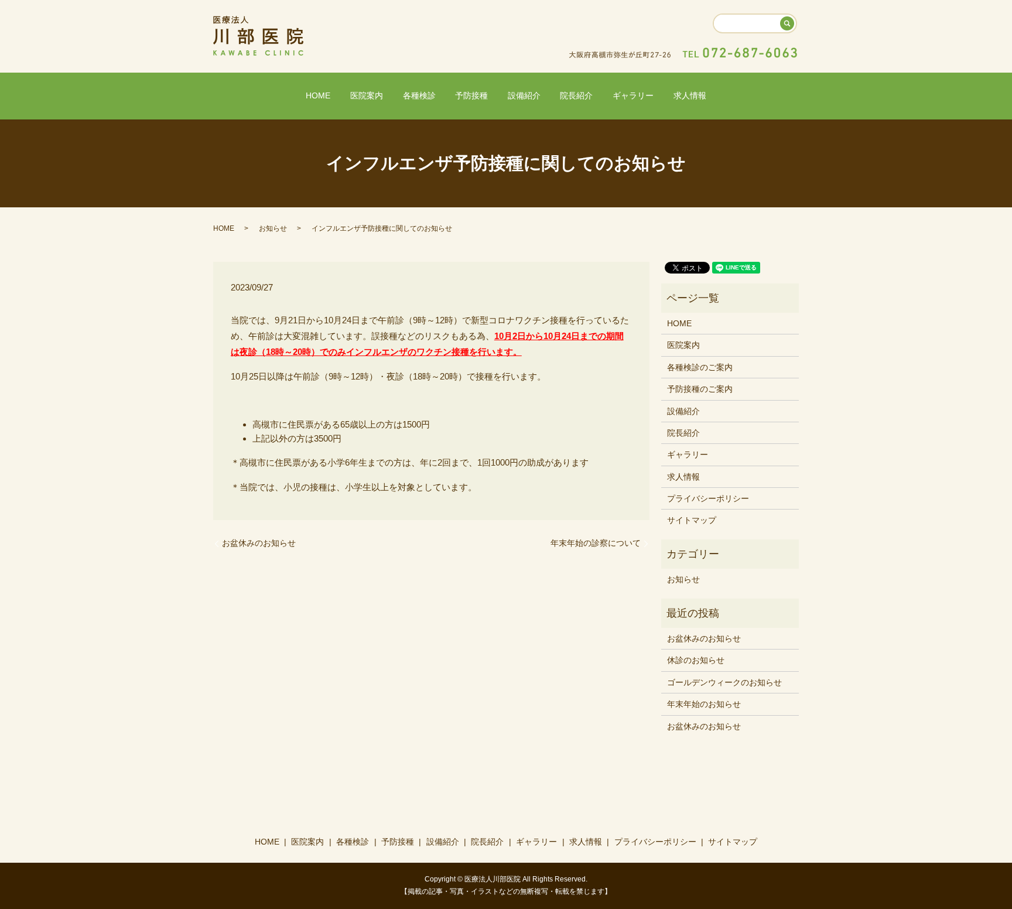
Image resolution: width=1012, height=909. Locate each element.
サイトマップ (691, 520)
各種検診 (419, 95)
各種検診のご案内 (700, 367)
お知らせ (273, 228)
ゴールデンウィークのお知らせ (724, 682)
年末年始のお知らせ (704, 704)
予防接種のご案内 (700, 389)
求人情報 (689, 95)
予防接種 (471, 95)
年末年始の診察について (596, 543)
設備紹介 (524, 95)
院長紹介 (576, 95)
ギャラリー (633, 95)
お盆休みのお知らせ (259, 543)
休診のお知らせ (695, 660)
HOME (318, 95)
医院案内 (366, 95)
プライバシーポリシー (708, 498)
